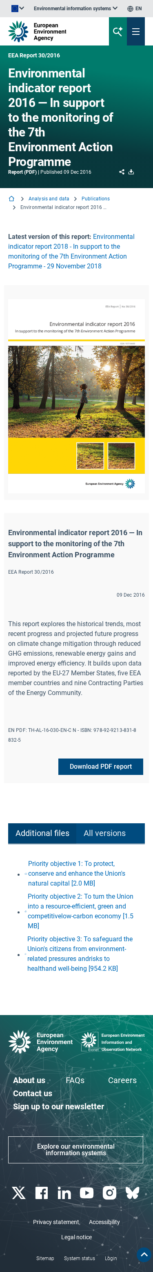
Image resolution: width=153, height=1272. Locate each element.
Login (111, 1258)
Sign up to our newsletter (58, 1106)
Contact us (32, 1093)
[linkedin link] (65, 1193)
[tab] (42, 833)
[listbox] (76, 8)
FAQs (75, 1080)
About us (29, 1080)
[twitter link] (19, 1193)
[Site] (51, 31)
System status (79, 1258)
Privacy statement (56, 1222)
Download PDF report (101, 766)
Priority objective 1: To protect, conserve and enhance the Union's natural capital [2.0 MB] (76, 873)
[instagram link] (110, 1193)
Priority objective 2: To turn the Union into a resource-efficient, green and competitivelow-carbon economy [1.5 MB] (80, 911)
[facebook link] (42, 1193)
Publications (96, 199)
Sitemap (45, 1258)
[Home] (12, 199)
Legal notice (76, 1237)
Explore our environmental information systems (76, 1150)
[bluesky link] (133, 1193)
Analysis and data (49, 199)
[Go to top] (144, 1254)
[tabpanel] (76, 916)
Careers (122, 1080)
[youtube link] (88, 1193)
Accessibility (104, 1222)
